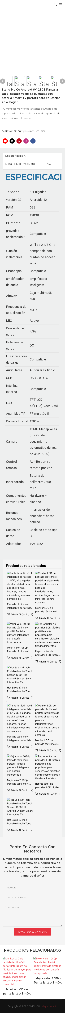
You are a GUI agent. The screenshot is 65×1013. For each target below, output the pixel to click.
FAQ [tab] (48, 163)
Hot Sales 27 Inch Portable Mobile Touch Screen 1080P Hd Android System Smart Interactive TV (20, 689)
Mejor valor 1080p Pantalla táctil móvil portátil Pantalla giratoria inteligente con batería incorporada (18, 649)
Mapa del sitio (49, 1006)
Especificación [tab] (15, 155)
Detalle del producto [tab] (20, 163)
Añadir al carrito (20, 614)
